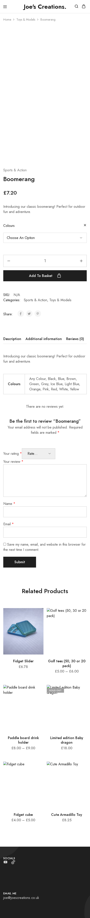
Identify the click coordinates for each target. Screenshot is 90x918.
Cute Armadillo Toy (66, 814)
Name (9, 503)
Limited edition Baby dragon (66, 740)
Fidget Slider (23, 661)
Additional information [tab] (44, 338)
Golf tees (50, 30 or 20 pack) (66, 663)
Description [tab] (12, 338)
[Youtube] (5, 863)
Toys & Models (25, 19)
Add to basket (41, 275)
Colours (9, 225)
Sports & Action (15, 170)
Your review (13, 461)
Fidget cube (23, 814)
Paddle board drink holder (23, 740)
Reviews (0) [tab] (75, 338)
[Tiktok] (13, 863)
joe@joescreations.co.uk (21, 897)
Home (7, 19)
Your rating (12, 453)
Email (8, 524)
